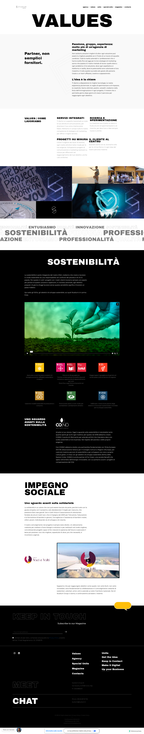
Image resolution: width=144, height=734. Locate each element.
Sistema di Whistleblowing (72, 723)
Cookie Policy (85, 715)
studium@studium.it (79, 702)
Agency (77, 658)
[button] (18, 729)
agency (85, 7)
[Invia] (66, 631)
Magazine (78, 668)
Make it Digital (111, 665)
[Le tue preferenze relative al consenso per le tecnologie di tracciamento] (135, 731)
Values (76, 653)
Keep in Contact (112, 661)
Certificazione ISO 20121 (72, 721)
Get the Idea (110, 657)
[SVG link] (21, 7)
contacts (127, 7)
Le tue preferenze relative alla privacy (79, 731)
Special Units (80, 663)
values (92, 7)
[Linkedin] (19, 653)
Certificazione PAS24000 (72, 719)
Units (105, 653)
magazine (118, 7)
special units (108, 7)
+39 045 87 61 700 (82, 699)
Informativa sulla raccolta (54, 731)
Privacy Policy (54, 638)
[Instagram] (14, 653)
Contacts (78, 673)
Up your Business (113, 669)
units (99, 7)
